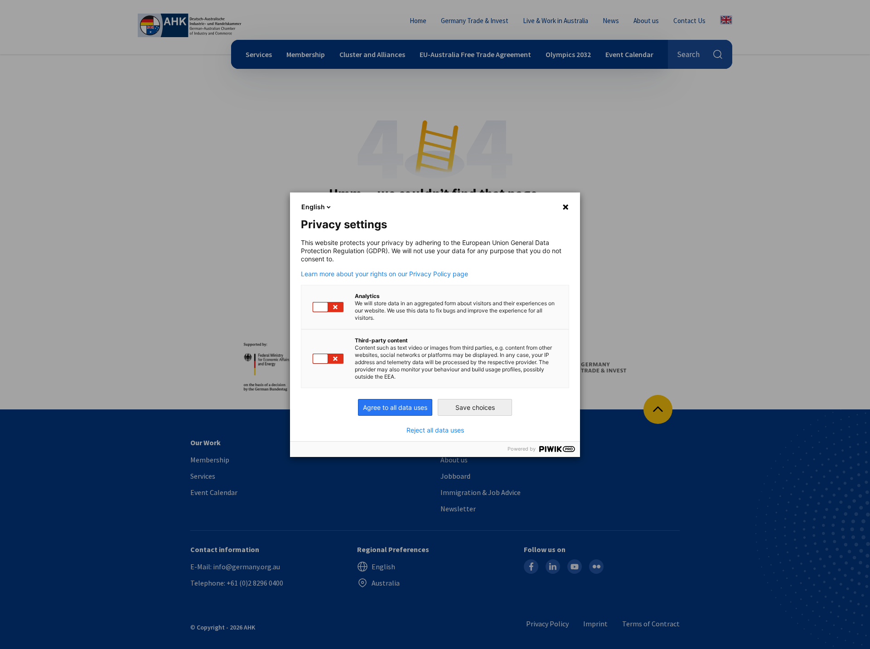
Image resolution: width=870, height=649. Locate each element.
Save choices (475, 407)
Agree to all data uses (395, 407)
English (313, 207)
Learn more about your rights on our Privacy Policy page (384, 274)
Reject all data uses (435, 430)
